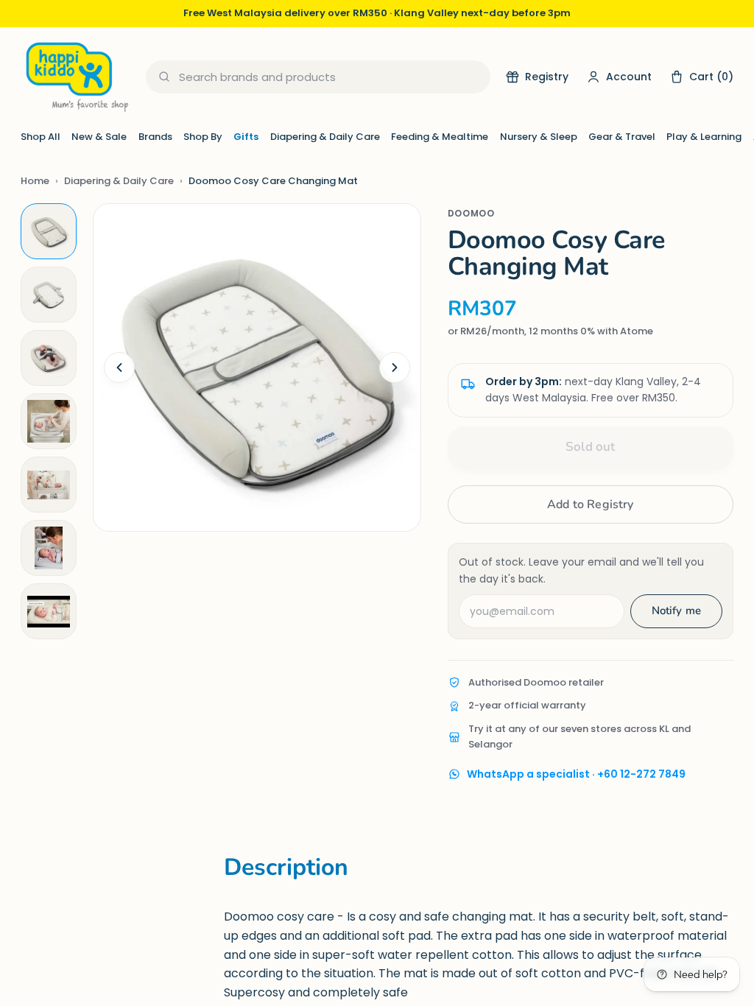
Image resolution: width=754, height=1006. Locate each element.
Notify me (676, 610)
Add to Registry (590, 504)
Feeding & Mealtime (439, 137)
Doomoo (471, 213)
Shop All (40, 137)
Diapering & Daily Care (325, 137)
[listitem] (49, 231)
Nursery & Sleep (538, 137)
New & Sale (99, 137)
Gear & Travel (621, 137)
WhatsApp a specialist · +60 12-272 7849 (576, 774)
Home (35, 181)
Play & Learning (703, 137)
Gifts (245, 137)
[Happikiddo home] (76, 77)
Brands (155, 137)
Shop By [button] (202, 137)
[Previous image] (119, 367)
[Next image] (394, 367)
